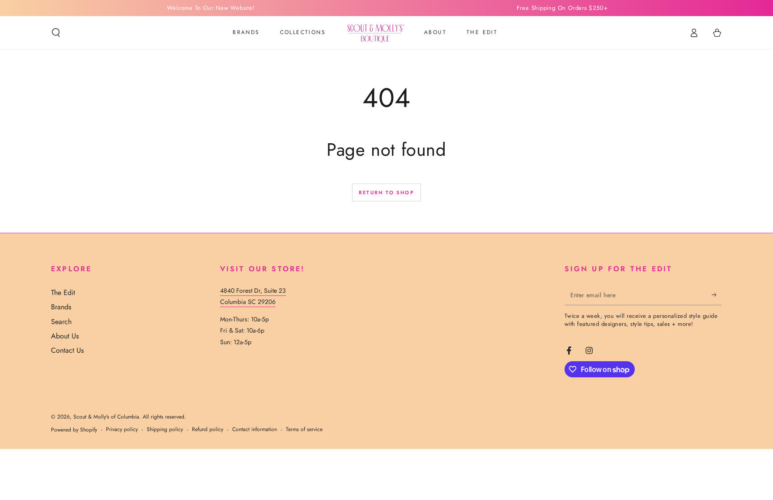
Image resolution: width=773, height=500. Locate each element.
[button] (56, 33)
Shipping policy (165, 429)
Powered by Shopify (74, 430)
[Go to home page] (374, 32)
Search (61, 321)
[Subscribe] (717, 295)
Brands (61, 307)
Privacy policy (122, 429)
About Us (65, 336)
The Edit (63, 292)
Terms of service (304, 429)
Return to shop (386, 192)
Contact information (254, 429)
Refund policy (207, 429)
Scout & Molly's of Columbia (106, 417)
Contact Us (67, 350)
